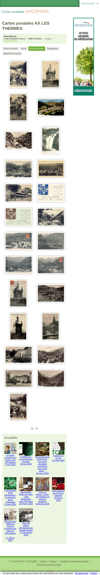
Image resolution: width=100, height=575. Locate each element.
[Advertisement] (83, 108)
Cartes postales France (14, 39)
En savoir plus (81, 573)
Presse (53, 561)
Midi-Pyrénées (35, 39)
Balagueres (52, 48)
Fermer (93, 573)
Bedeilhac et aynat (12, 53)
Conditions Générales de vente (74, 561)
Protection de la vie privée (49, 565)
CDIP (34, 561)
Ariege (48, 39)
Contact (43, 561)
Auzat (23, 48)
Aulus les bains (11, 48)
